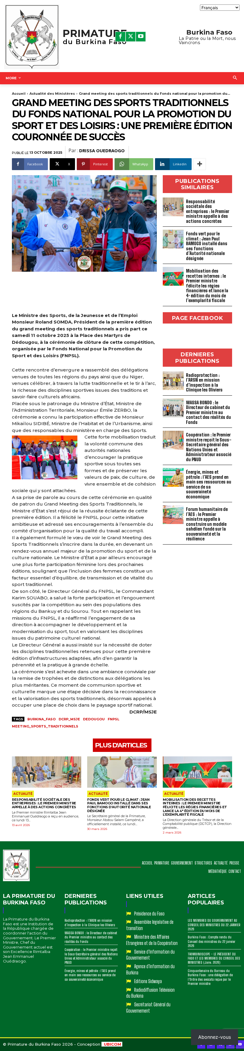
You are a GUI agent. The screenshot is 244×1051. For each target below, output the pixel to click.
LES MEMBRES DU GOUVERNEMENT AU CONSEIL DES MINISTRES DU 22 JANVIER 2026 (214, 924)
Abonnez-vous (214, 1037)
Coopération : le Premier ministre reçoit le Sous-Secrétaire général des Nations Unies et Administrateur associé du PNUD (209, 447)
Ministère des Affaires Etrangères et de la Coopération (152, 940)
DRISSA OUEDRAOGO (102, 150)
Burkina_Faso (41, 719)
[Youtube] (141, 37)
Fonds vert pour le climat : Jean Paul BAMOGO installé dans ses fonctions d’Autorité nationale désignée (206, 246)
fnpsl (113, 719)
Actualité (22, 794)
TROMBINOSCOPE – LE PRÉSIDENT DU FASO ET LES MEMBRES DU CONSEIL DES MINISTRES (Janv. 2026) (214, 958)
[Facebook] (120, 37)
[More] (199, 164)
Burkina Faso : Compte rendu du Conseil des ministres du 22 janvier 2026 (211, 941)
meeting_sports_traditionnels (45, 726)
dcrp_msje (69, 719)
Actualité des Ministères (52, 93)
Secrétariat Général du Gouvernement (148, 1007)
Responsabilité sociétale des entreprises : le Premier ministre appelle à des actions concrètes (207, 211)
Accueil (19, 93)
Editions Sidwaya (148, 981)
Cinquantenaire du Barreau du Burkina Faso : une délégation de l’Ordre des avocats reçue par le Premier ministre (210, 977)
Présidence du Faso (149, 913)
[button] (235, 78)
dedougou (94, 719)
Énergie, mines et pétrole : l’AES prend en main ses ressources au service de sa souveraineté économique (208, 484)
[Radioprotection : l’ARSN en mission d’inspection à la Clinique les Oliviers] (173, 380)
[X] (131, 37)
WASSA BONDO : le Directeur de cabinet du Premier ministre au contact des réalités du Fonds (208, 412)
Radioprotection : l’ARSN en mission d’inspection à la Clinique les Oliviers (204, 382)
